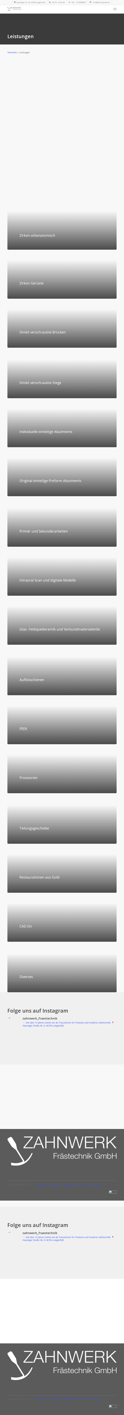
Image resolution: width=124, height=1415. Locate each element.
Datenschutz (55, 1184)
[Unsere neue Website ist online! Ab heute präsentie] (48, 1038)
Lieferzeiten (95, 1184)
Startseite (12, 52)
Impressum (41, 1184)
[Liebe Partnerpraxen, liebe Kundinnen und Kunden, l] (20, 1038)
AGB (76, 1184)
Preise (84, 1184)
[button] (115, 8)
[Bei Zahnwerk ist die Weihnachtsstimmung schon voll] (76, 1038)
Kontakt (68, 1184)
